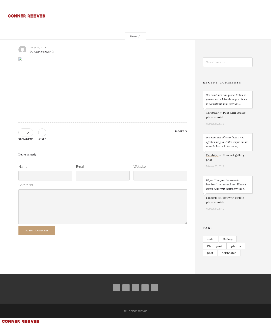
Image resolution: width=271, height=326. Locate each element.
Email (80, 167)
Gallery (228, 239)
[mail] (252, 4)
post (210, 253)
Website (140, 167)
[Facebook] (217, 4)
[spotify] (260, 4)
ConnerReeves (42, 51)
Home (133, 36)
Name (22, 167)
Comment (25, 185)
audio (210, 239)
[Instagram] (225, 4)
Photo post (214, 246)
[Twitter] (234, 4)
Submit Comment (36, 230)
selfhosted (229, 253)
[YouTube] (243, 4)
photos (236, 246)
